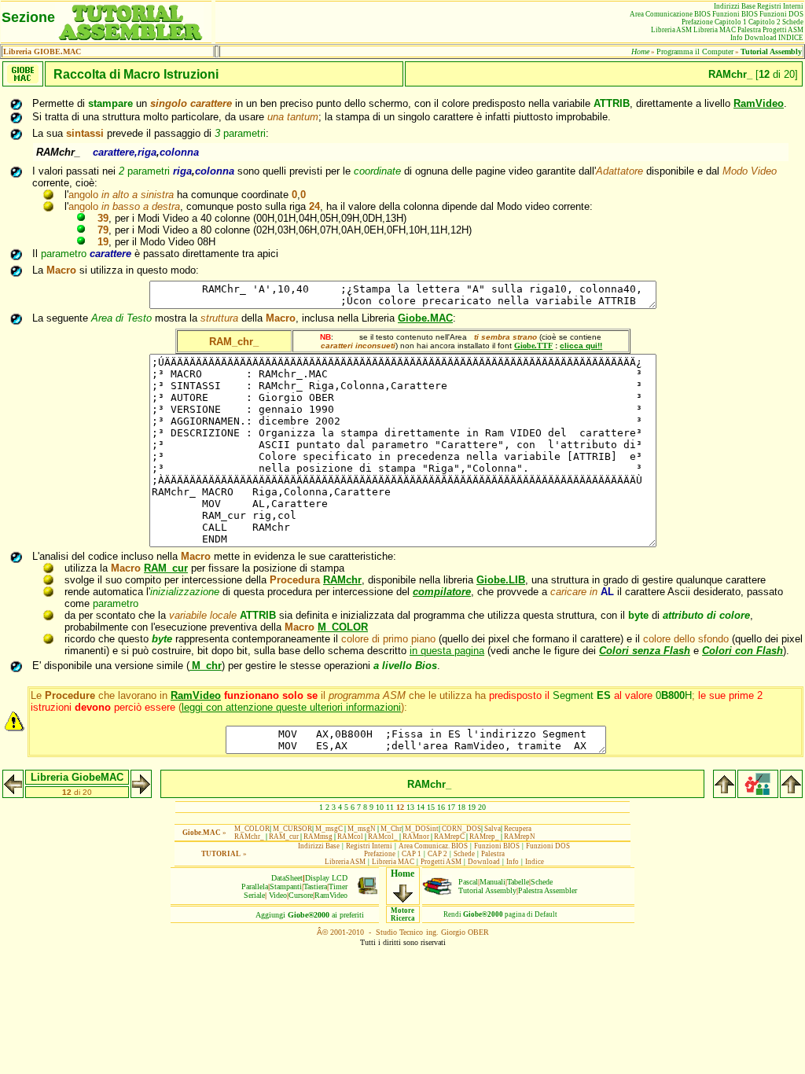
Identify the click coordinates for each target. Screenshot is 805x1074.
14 (421, 807)
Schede (542, 881)
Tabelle (518, 881)
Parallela (254, 886)
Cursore (301, 895)
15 (431, 807)
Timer (338, 886)
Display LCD (326, 878)
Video (278, 895)
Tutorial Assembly (487, 890)
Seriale (254, 895)
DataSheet (287, 878)
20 (482, 807)
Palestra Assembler (547, 890)
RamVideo (330, 895)
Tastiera (315, 886)
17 (451, 807)
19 (472, 807)
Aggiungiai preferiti (309, 914)
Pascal (468, 881)
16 (441, 807)
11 (390, 807)
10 (380, 807)
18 (461, 807)
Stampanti (286, 886)
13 (410, 807)
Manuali (492, 881)
